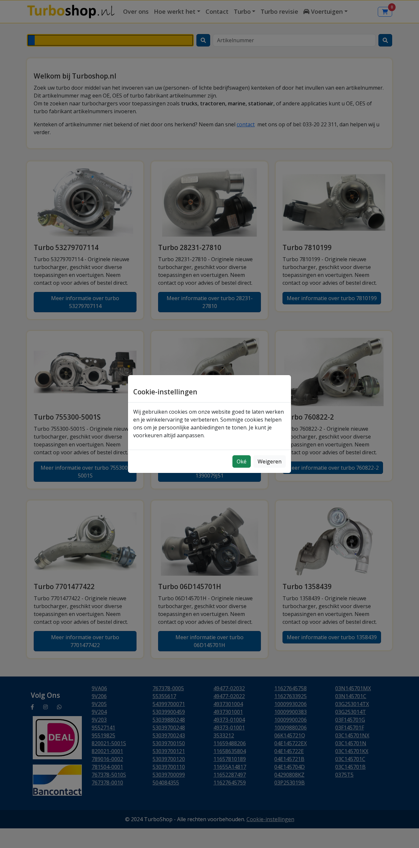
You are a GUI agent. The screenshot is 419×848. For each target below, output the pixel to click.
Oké (241, 461)
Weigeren (270, 461)
